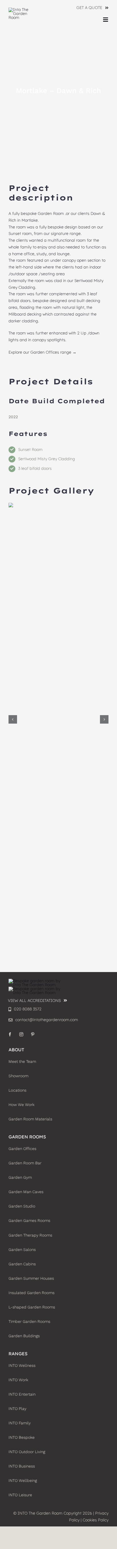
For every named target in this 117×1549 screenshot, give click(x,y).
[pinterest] (32, 1034)
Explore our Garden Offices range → (42, 352)
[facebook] (10, 1034)
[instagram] (21, 1034)
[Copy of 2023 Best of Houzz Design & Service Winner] (37, 988)
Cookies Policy (95, 1519)
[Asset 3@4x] (23, 9)
